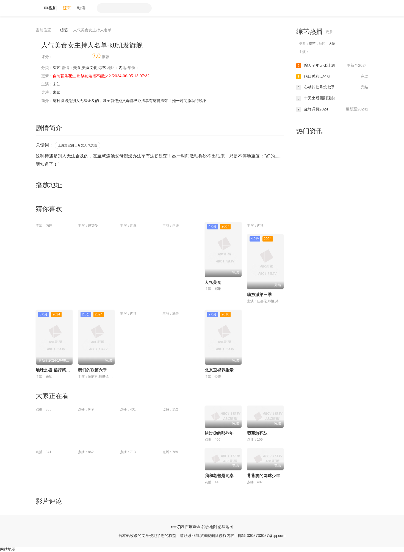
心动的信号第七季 (333, 87)
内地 (122, 67)
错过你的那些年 (219, 433)
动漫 (81, 8)
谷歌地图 (209, 527)
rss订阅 (177, 527)
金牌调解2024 (333, 109)
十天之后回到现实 (316, 98)
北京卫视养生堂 (219, 370)
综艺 (67, 8)
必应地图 (225, 527)
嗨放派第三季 (259, 294)
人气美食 (213, 282)
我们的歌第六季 (92, 370)
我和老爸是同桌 (219, 475)
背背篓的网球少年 (263, 475)
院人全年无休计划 (333, 65)
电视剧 (50, 8)
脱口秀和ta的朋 (333, 76)
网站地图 (7, 549)
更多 (329, 31)
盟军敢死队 (257, 433)
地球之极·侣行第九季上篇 (59, 370)
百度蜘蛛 (192, 527)
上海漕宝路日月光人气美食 (77, 145)
